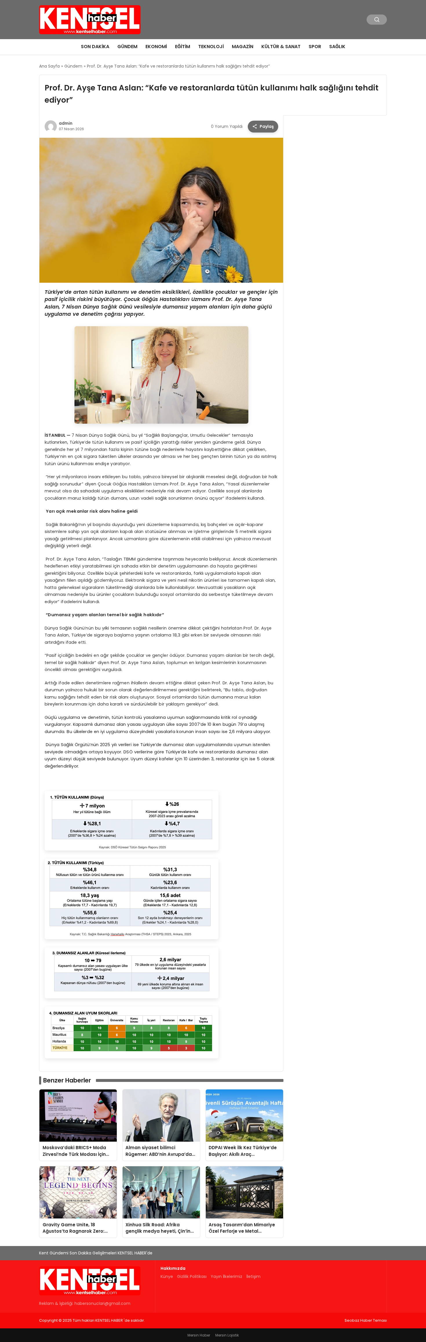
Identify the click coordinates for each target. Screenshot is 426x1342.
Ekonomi (156, 46)
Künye (167, 1276)
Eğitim (182, 46)
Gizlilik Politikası (192, 1276)
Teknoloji (211, 46)
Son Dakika (95, 46)
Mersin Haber (198, 1335)
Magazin (242, 46)
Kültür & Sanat (281, 46)
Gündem (127, 46)
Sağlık (337, 46)
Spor (315, 46)
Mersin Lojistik (227, 1335)
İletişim (253, 1276)
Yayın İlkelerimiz (226, 1276)
